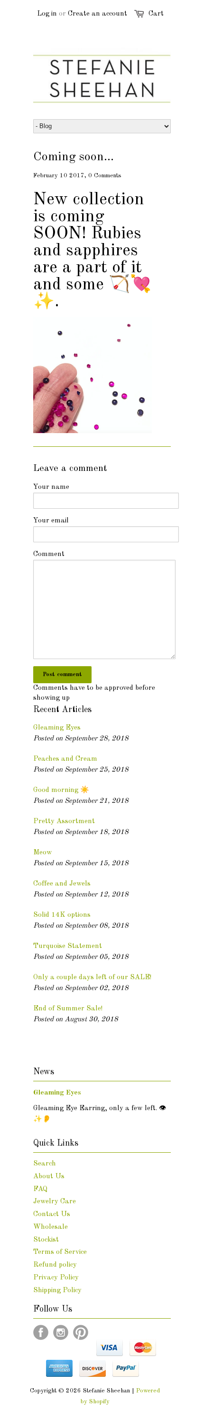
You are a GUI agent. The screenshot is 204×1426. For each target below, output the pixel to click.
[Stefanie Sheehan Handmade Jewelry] (92, 431)
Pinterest (80, 1332)
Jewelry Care (54, 1201)
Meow (42, 852)
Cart (156, 13)
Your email (51, 520)
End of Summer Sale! (67, 1008)
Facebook (40, 1332)
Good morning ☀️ (61, 790)
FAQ (40, 1189)
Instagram (60, 1332)
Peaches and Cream (65, 759)
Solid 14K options (62, 915)
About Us (49, 1176)
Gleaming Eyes (57, 727)
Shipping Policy (57, 1290)
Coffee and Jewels (62, 883)
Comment (49, 554)
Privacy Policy (56, 1277)
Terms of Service (60, 1252)
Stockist (46, 1239)
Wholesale (50, 1227)
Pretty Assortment (64, 821)
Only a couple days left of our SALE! (92, 977)
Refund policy (55, 1265)
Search (44, 1163)
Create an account (97, 13)
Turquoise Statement (67, 946)
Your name (51, 487)
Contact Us (51, 1214)
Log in (47, 13)
